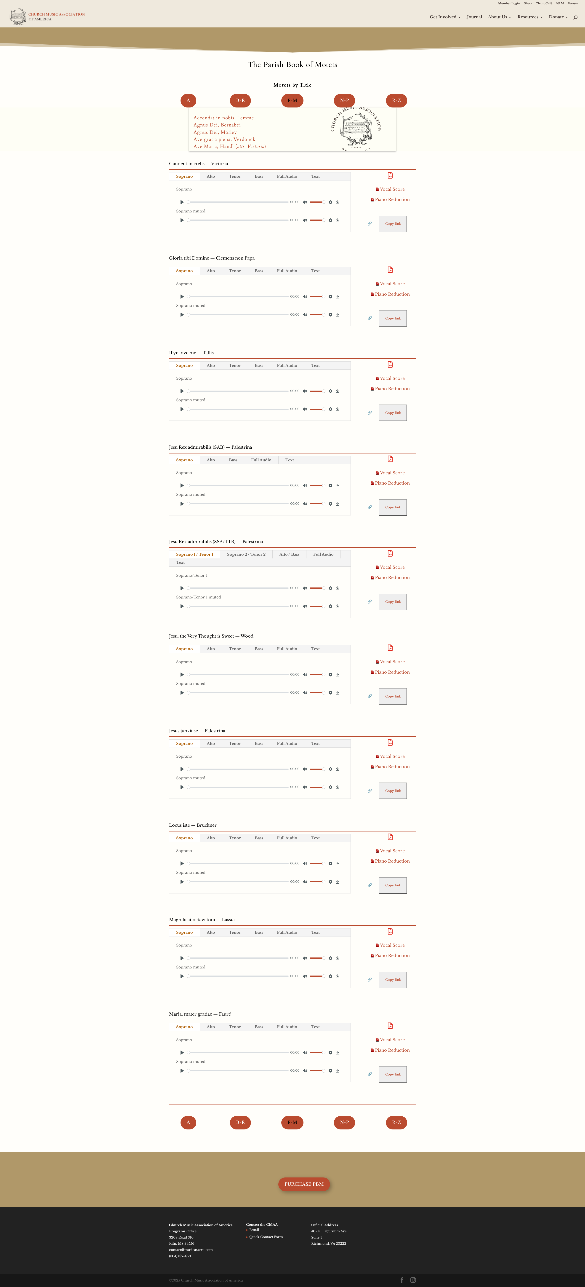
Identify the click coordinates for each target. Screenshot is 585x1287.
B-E (240, 100)
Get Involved (443, 17)
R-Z (396, 100)
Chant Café (544, 3)
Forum (573, 3)
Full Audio (287, 176)
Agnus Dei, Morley (215, 132)
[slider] (238, 202)
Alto (211, 176)
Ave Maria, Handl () (230, 146)
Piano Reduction (392, 199)
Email (254, 1230)
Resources (528, 17)
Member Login (509, 3)
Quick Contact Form (266, 1237)
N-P (344, 100)
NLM (560, 3)
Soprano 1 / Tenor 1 (194, 554)
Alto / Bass (289, 554)
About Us (497, 17)
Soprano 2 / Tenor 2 (246, 554)
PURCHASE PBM (304, 1184)
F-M (292, 100)
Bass (259, 176)
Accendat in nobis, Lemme (224, 118)
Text (315, 176)
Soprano (184, 176)
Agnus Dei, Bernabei (217, 125)
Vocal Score (392, 189)
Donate (556, 17)
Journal (474, 17)
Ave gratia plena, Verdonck (224, 139)
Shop (528, 3)
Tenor (235, 176)
